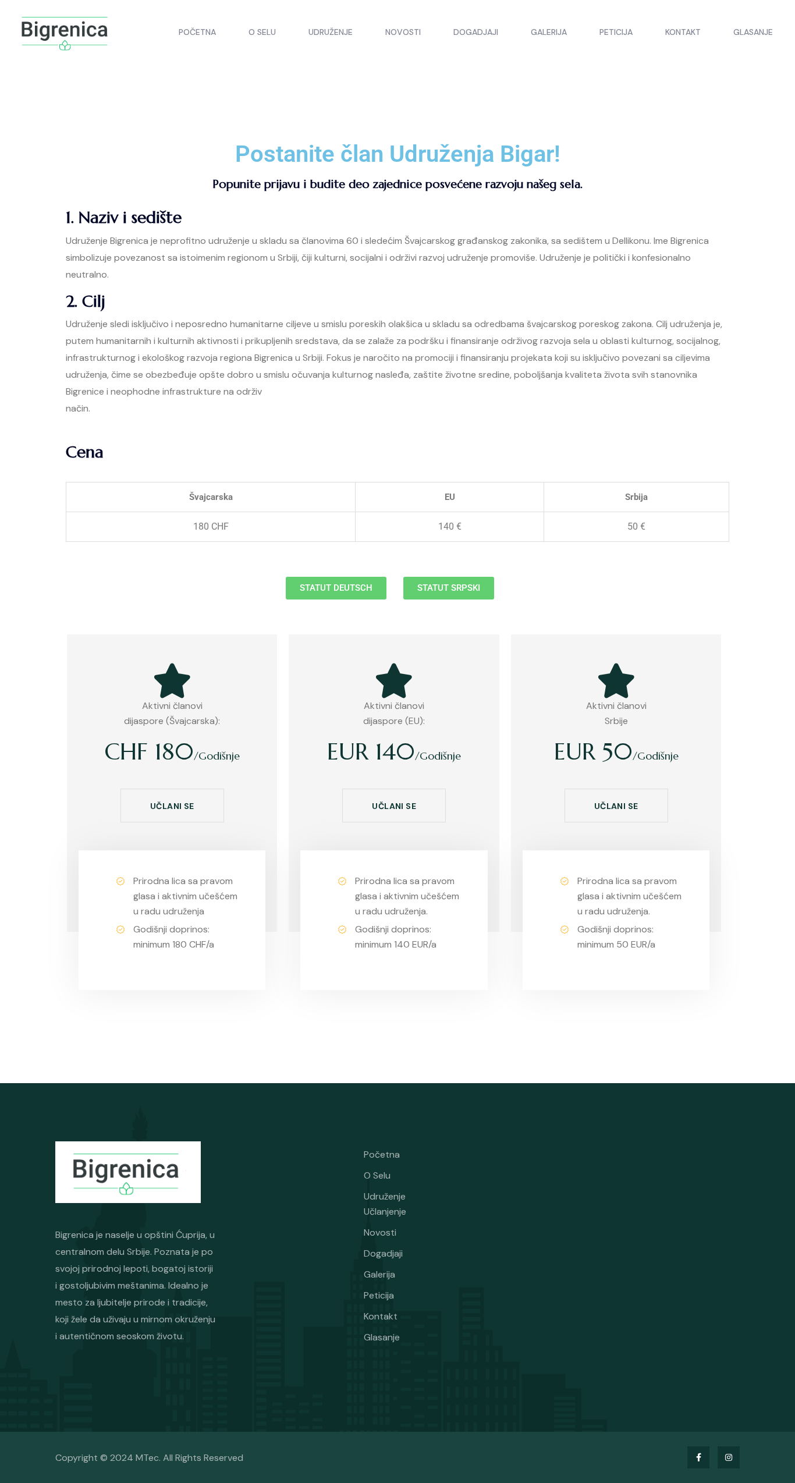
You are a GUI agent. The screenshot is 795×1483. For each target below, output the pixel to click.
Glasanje (753, 32)
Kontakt (683, 32)
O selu (262, 32)
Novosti (403, 32)
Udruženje (330, 32)
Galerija (549, 32)
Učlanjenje (385, 1211)
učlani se (172, 806)
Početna (197, 32)
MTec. (149, 1458)
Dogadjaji (475, 32)
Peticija (616, 32)
